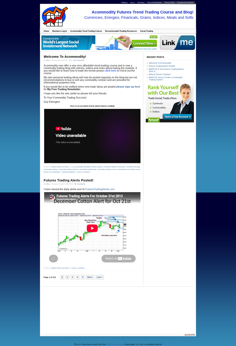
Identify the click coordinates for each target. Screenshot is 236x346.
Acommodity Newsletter (82, 167)
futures (46, 172)
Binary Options (97, 167)
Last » (99, 277)
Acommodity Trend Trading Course (86, 31)
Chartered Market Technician (114, 167)
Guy (47, 60)
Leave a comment (83, 172)
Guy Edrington (55, 172)
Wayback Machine (115, 344)
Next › (90, 277)
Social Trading (146, 31)
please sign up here (128, 86)
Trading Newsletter (68, 172)
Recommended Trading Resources (121, 31)
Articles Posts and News (60, 167)
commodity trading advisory (68, 169)
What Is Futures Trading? (160, 74)
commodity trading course (106, 169)
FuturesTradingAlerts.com (99, 189)
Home (46, 31)
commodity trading (50, 169)
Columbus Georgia (133, 167)
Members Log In (59, 31)
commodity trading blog (87, 169)
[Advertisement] (69, 310)
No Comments (79, 60)
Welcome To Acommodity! (65, 57)
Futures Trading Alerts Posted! (68, 180)
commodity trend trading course (128, 169)
